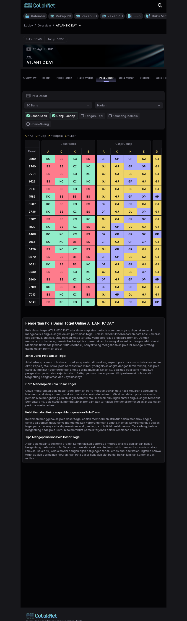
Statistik (145, 77)
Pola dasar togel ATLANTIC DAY (47, 330)
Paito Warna (86, 77)
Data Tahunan (165, 77)
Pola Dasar (106, 77)
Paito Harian (64, 77)
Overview (29, 77)
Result (46, 77)
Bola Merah (126, 77)
